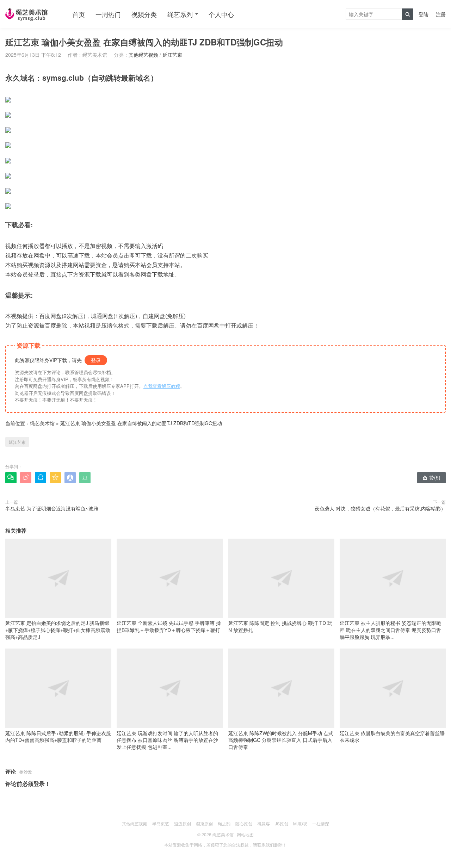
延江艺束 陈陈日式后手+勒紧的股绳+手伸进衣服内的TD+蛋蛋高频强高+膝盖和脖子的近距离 (58, 737)
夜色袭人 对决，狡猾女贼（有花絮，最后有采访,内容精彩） (380, 508)
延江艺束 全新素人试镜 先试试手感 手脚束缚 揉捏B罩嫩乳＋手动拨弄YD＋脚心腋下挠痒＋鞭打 (169, 626)
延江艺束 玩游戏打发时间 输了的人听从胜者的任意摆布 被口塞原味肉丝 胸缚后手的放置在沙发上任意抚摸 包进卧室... (167, 740)
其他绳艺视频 (143, 54)
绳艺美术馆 (42, 423)
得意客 (263, 823)
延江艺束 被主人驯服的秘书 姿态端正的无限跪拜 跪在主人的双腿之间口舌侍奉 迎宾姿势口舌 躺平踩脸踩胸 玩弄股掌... (390, 629)
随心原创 (243, 823)
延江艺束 (172, 54)
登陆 (423, 14)
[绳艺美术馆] (26, 14)
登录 (96, 360)
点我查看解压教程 (161, 386)
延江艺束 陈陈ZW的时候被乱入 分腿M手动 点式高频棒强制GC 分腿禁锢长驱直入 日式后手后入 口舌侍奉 (280, 740)
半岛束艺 (160, 823)
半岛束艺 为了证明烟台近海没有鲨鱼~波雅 (51, 508)
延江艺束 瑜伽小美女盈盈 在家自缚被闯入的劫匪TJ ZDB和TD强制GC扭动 (141, 423)
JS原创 (281, 823)
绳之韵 (224, 823)
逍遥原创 (182, 823)
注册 (441, 14)
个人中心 (221, 14)
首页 (78, 14)
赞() (431, 477)
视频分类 (144, 14)
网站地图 (245, 834)
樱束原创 (204, 823)
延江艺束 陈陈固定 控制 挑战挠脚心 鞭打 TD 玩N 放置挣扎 (280, 626)
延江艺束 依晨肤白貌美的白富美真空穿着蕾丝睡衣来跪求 (392, 737)
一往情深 (320, 823)
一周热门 (108, 14)
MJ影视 (300, 823)
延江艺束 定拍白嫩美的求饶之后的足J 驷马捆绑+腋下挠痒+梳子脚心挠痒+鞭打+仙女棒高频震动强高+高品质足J (57, 629)
